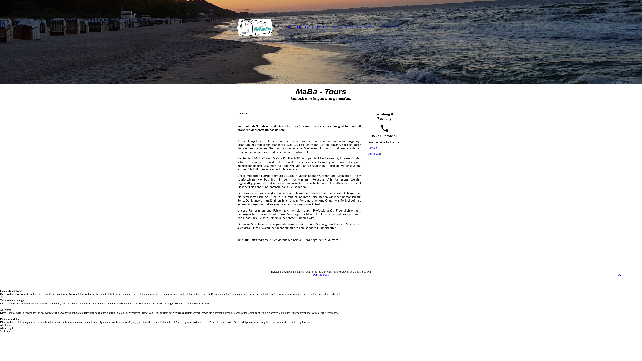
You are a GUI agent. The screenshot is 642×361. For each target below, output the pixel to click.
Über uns (304, 27)
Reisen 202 (374, 153)
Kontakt (372, 148)
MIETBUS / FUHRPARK (360, 27)
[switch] (1, 297)
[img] (321, 42)
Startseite (284, 27)
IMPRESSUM (321, 274)
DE (399, 27)
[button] (619, 275)
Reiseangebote (328, 27)
